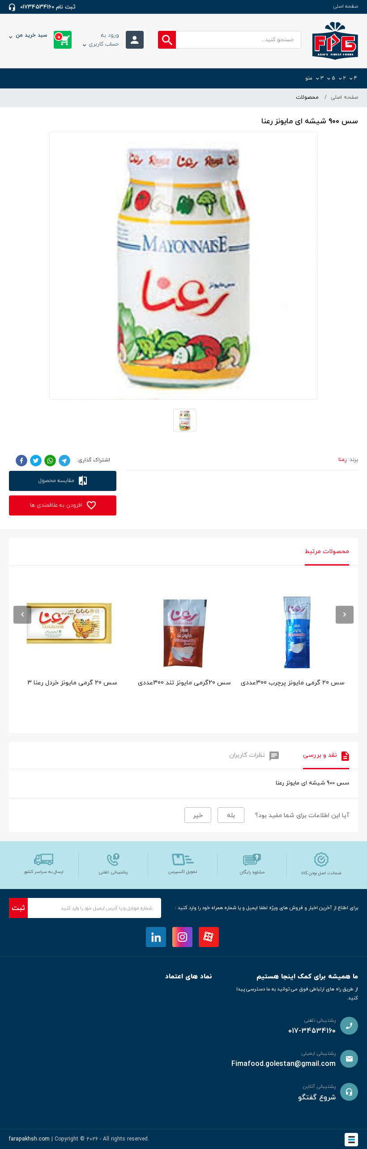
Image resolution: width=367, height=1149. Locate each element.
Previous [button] (22, 615)
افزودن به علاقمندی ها (57, 505)
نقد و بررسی (320, 755)
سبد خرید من (38, 36)
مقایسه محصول (57, 480)
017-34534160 (312, 1031)
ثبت (18, 908)
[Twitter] (36, 460)
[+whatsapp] (50, 460)
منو (308, 78)
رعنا (342, 459)
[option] (297, 653)
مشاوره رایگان (252, 872)
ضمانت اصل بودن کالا (321, 873)
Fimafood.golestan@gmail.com (283, 1064)
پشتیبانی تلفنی (113, 872)
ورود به (104, 40)
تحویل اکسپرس (182, 871)
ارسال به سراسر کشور (44, 871)
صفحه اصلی (345, 6)
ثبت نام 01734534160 (48, 7)
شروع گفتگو (317, 1098)
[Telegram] (64, 460)
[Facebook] (21, 460)
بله (231, 815)
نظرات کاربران (247, 755)
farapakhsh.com (29, 1139)
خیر (198, 815)
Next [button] (345, 615)
